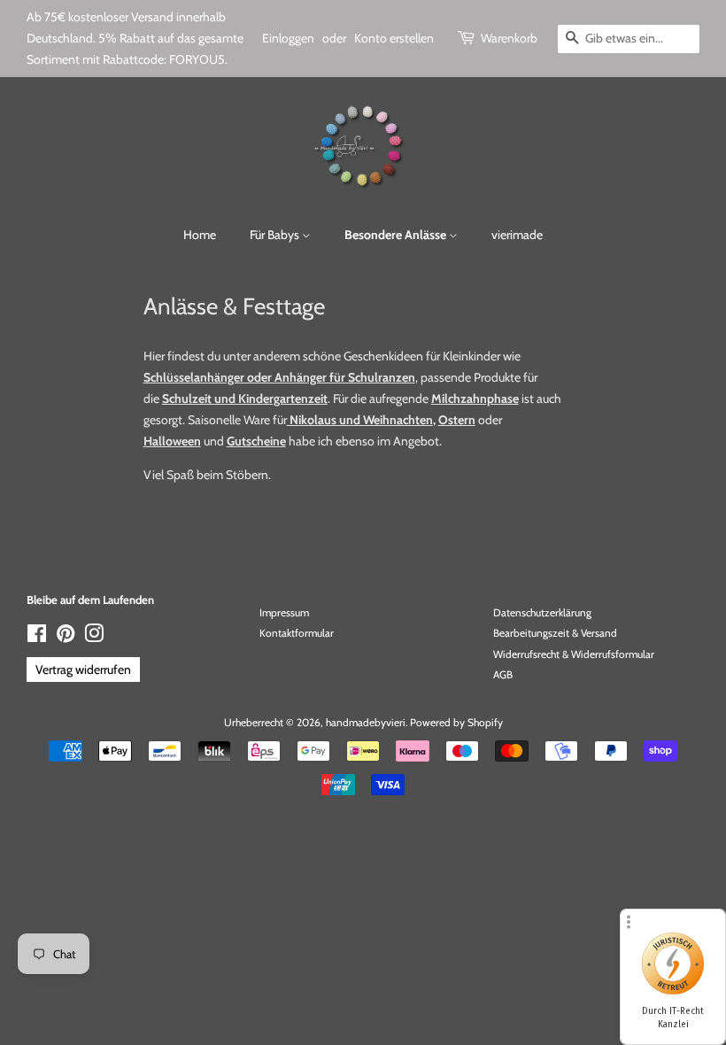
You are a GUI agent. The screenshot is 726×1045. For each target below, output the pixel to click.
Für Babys (276, 235)
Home (199, 235)
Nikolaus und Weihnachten (360, 420)
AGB (503, 675)
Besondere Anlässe (396, 235)
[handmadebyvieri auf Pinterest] (65, 637)
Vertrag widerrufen (83, 669)
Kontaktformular (296, 633)
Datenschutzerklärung (542, 613)
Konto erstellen (394, 38)
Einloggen (288, 38)
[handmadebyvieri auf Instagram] (94, 637)
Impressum (284, 613)
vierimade (517, 235)
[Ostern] (476, 420)
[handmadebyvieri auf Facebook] (37, 637)
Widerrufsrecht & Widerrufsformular (573, 654)
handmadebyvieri (365, 722)
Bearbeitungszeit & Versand (555, 633)
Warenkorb (509, 38)
